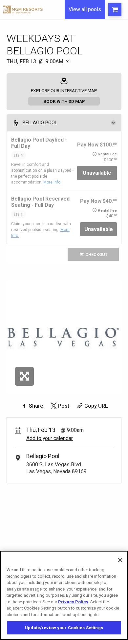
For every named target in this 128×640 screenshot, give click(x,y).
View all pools (85, 9)
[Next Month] (90, 69)
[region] (64, 595)
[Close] (120, 560)
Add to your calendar (49, 438)
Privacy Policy (73, 601)
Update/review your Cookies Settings (64, 627)
